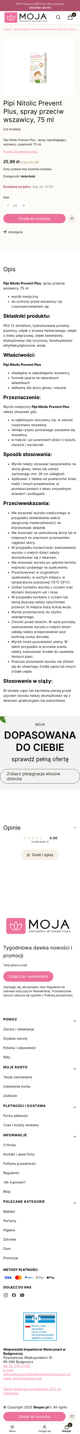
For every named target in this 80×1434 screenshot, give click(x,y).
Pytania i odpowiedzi (19, 1048)
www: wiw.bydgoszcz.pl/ (22, 1378)
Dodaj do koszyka (34, 218)
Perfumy (9, 1221)
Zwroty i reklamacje (18, 1029)
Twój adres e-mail (15, 965)
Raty (6, 1057)
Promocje (10, 1258)
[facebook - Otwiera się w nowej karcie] (13, 1295)
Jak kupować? (14, 1182)
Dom (7, 1249)
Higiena (9, 1230)
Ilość (6, 197)
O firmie (9, 1145)
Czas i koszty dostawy (21, 1125)
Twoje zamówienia (17, 1077)
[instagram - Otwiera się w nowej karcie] (5, 1295)
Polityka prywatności (19, 1163)
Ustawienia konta (16, 1086)
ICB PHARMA (12, 129)
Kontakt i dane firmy (19, 1154)
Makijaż (9, 1211)
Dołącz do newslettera (28, 976)
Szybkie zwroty (15, 1038)
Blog (6, 1191)
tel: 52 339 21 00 (16, 1366)
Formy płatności (15, 1116)
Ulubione (10, 1096)
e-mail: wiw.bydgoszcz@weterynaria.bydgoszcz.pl (36, 1372)
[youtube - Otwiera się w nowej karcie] (22, 1295)
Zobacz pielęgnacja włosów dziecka (33, 776)
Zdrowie (9, 1239)
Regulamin (11, 1173)
